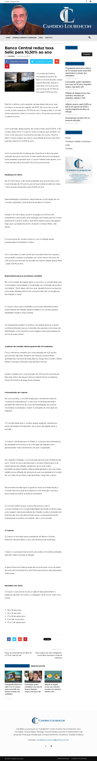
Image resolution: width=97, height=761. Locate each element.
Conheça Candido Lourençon (24, 37)
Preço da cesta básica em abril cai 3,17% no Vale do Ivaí (18, 654)
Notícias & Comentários (12, 681)
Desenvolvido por (63, 758)
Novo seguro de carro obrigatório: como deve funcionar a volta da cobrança (49, 655)
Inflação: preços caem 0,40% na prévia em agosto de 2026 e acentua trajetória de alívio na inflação (78, 108)
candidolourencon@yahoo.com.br (53, 740)
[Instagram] (90, 1)
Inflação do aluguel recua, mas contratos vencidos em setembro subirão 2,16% (77, 95)
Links (41, 37)
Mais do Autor (38, 666)
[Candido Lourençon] (48, 19)
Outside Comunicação (79, 758)
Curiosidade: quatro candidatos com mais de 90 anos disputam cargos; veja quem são (78, 84)
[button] (89, 37)
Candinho (11, 56)
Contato (48, 37)
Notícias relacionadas (17, 666)
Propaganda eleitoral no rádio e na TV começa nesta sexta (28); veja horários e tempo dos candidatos (13, 689)
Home (8, 37)
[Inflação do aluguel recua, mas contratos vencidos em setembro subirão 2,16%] (53, 677)
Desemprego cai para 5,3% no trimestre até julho (77, 119)
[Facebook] (86, 1)
